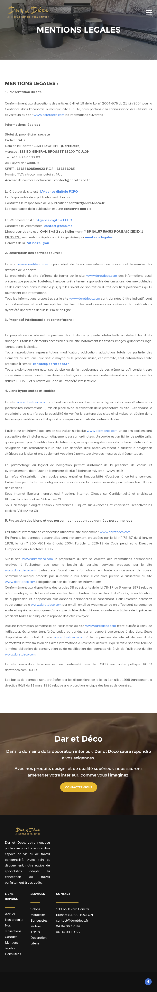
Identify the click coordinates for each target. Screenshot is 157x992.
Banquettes (39, 920)
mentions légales (99, 237)
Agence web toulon (54, 982)
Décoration (38, 937)
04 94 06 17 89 (68, 926)
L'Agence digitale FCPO (59, 191)
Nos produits (14, 920)
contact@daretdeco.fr (72, 920)
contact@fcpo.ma (58, 226)
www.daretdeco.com (49, 115)
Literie (34, 943)
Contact (11, 937)
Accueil (10, 914)
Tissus (35, 932)
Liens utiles (13, 954)
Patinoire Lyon (37, 243)
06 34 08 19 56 (68, 932)
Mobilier (36, 926)
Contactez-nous (78, 787)
